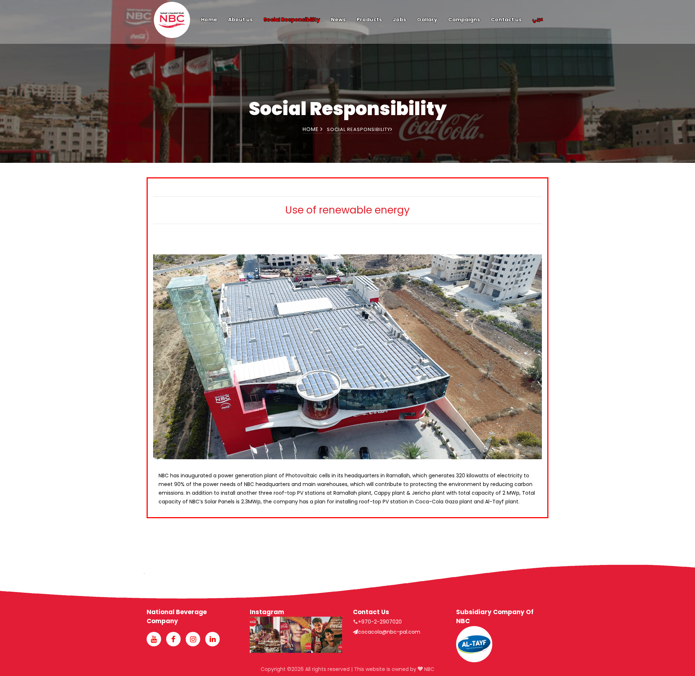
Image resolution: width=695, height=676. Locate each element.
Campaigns (464, 19)
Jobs (399, 19)
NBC (428, 669)
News (338, 19)
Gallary (427, 19)
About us (240, 19)
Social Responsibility (292, 19)
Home (209, 19)
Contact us (506, 19)
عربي (537, 20)
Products (369, 19)
